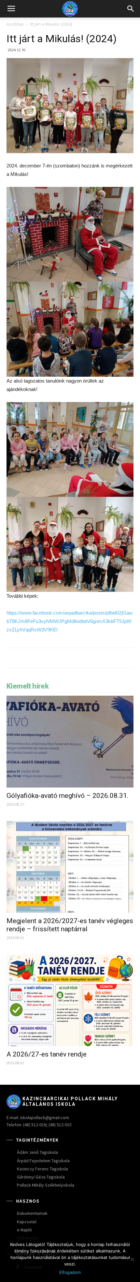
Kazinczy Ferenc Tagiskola (42, 1169)
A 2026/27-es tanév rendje (47, 1054)
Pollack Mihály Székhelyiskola (45, 1185)
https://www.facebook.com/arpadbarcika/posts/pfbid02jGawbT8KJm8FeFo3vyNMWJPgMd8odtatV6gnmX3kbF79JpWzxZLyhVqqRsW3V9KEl (70, 621)
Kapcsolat (26, 1222)
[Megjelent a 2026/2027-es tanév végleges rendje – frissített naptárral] (70, 867)
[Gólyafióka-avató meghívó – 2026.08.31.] (70, 742)
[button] (131, 9)
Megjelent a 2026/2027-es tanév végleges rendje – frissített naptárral (70, 925)
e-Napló (24, 1230)
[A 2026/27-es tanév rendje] (70, 1000)
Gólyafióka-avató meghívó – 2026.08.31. (68, 796)
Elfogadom (70, 1272)
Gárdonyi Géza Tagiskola (41, 1177)
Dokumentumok (32, 1213)
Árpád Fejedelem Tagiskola (43, 1161)
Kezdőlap (15, 24)
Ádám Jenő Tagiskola (37, 1152)
